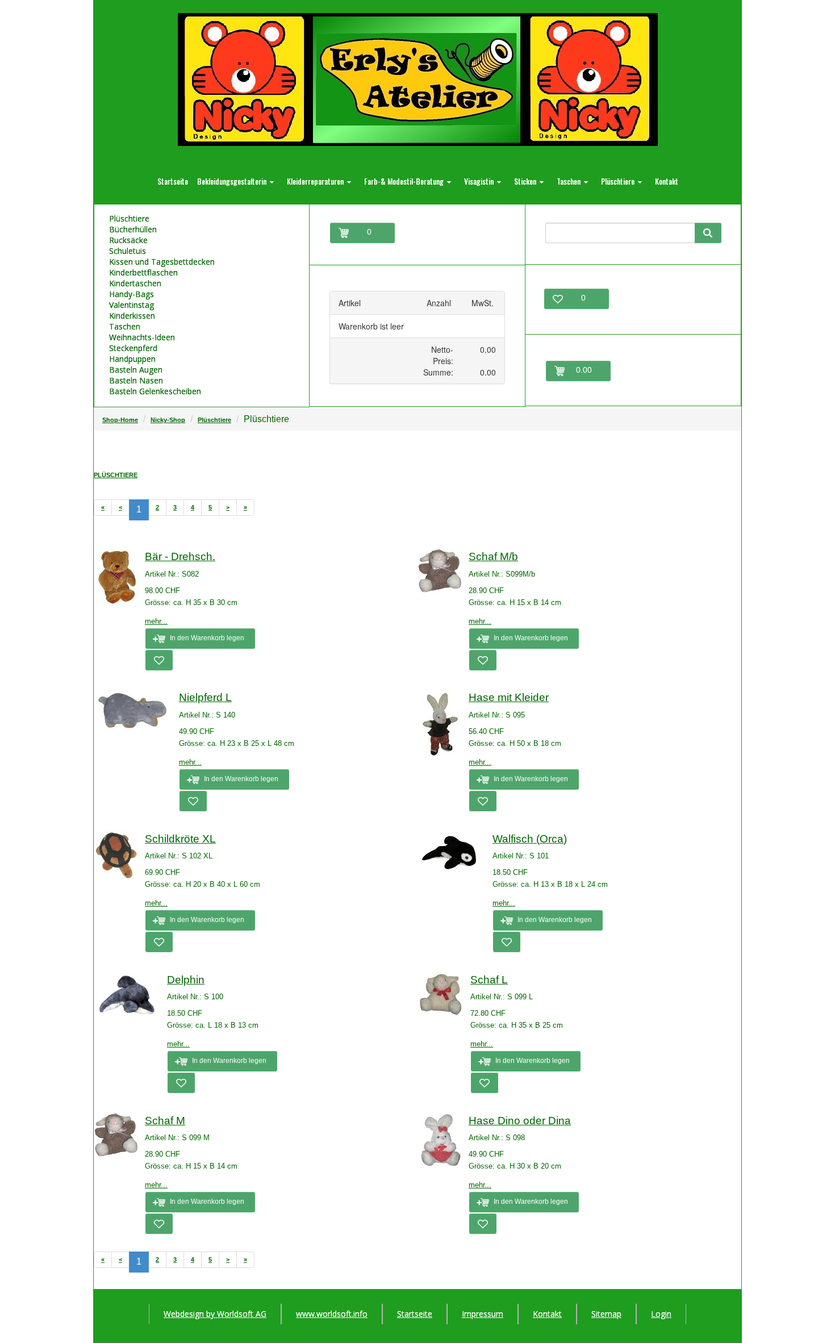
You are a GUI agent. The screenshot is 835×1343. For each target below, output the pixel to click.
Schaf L (489, 980)
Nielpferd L (205, 697)
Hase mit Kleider (509, 697)
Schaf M (165, 1121)
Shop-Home (120, 419)
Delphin (185, 980)
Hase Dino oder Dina (520, 1121)
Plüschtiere (214, 419)
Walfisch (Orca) (529, 839)
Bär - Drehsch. (180, 556)
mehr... (156, 621)
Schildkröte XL (180, 839)
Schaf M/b (493, 556)
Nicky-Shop (168, 419)
